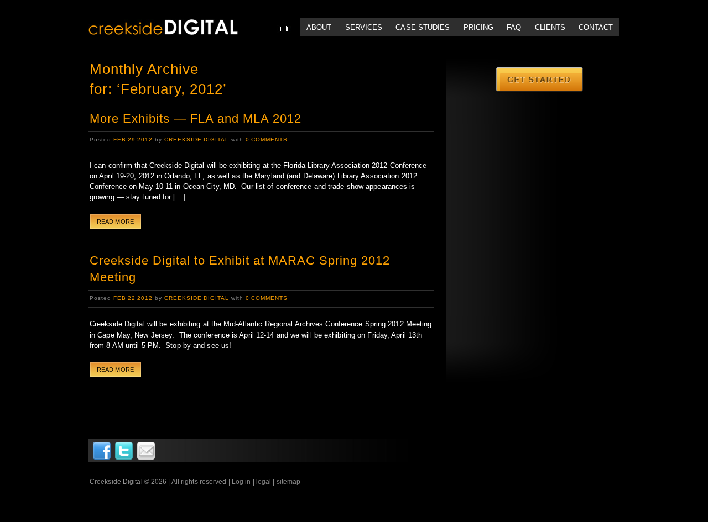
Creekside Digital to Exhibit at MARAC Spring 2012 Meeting (240, 269)
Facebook (102, 450)
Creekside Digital (196, 139)
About (319, 27)
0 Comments (267, 139)
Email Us (146, 450)
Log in (241, 481)
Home (284, 27)
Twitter (124, 450)
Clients (550, 27)
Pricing (479, 27)
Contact (596, 27)
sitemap (289, 481)
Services (364, 27)
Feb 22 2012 (133, 298)
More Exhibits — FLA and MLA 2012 (195, 118)
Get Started (540, 80)
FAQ (514, 27)
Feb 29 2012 (133, 139)
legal (264, 481)
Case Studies (422, 27)
